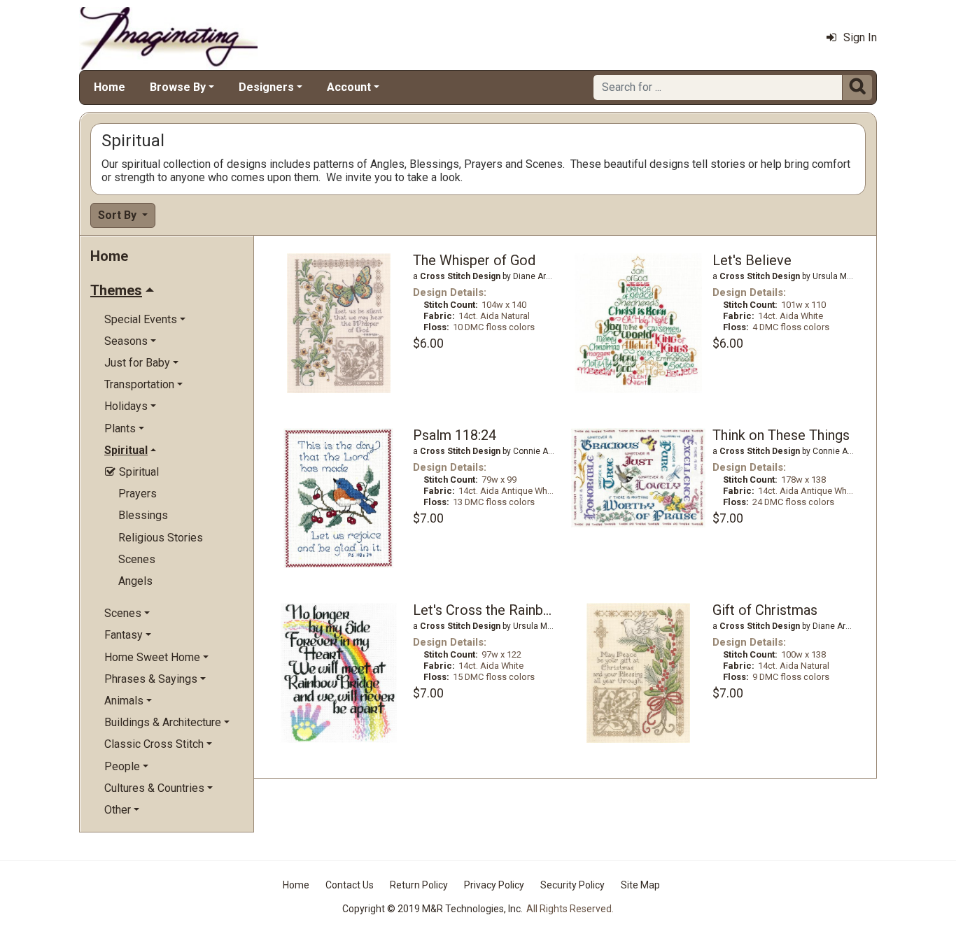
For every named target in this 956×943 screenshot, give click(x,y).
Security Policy (572, 885)
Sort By (118, 215)
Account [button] (349, 87)
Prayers (137, 493)
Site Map (640, 885)
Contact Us (349, 885)
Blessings (143, 515)
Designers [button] (266, 87)
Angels (135, 581)
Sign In (860, 37)
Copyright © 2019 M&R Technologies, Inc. (432, 908)
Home (109, 87)
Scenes (136, 559)
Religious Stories (160, 537)
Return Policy (419, 885)
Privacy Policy (494, 885)
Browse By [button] (178, 87)
